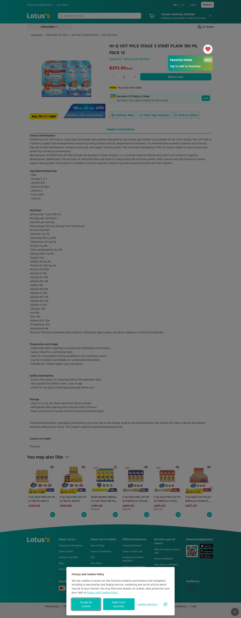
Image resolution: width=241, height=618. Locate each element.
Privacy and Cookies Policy (102, 592)
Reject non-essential (119, 604)
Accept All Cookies (86, 604)
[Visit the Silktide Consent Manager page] (165, 604)
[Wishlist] (208, 49)
